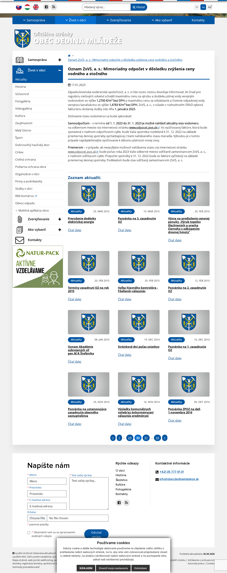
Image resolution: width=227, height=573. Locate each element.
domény (16, 563)
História (20, 87)
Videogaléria (23, 108)
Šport (19, 138)
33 (157, 438)
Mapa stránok (19, 560)
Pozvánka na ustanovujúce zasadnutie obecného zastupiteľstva (87, 412)
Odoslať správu (96, 535)
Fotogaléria (22, 101)
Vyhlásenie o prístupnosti (201, 560)
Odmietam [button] (140, 568)
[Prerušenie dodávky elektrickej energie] (88, 194)
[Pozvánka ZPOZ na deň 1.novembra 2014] (189, 384)
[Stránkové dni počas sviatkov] (138, 322)
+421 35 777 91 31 (172, 472)
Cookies (210, 563)
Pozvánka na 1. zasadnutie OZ (187, 348)
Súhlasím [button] (85, 568)
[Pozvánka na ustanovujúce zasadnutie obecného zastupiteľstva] (88, 384)
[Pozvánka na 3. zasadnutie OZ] (138, 194)
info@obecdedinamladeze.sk (179, 479)
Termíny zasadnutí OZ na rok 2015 (88, 289)
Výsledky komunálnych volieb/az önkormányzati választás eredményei (136, 412)
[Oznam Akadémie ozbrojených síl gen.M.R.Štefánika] (88, 322)
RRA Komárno (25, 196)
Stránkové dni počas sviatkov (138, 347)
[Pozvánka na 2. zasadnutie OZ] (189, 263)
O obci (120, 470)
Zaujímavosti (23, 123)
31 (146, 438)
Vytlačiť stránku (177, 560)
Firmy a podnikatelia (28, 181)
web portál (34, 560)
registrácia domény (32, 563)
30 (138, 438)
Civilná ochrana (25, 159)
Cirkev (19, 152)
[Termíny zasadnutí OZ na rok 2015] (88, 263)
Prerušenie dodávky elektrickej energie (82, 220)
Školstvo (122, 480)
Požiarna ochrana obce (30, 167)
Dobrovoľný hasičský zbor (32, 145)
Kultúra (20, 116)
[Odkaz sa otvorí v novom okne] (46, 7)
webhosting (47, 560)
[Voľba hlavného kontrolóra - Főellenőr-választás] (138, 263)
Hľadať (140, 7)
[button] (33, 20)
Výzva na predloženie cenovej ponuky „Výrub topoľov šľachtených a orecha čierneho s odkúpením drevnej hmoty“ (188, 225)
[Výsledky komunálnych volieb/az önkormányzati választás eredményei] (138, 384)
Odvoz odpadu (25, 203)
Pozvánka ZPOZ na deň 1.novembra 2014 (184, 410)
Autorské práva (196, 563)
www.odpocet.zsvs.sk (143, 127)
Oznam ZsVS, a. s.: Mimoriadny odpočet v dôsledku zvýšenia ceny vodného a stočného (125, 60)
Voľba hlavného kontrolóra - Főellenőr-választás (138, 289)
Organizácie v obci (27, 174)
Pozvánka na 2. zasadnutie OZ (187, 289)
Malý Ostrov (23, 130)
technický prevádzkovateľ (25, 567)
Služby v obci (23, 189)
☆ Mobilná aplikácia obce (32, 210)
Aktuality (21, 79)
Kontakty (198, 20)
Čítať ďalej (74, 230)
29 (130, 438)
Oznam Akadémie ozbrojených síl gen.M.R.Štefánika (81, 350)
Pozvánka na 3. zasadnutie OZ (137, 220)
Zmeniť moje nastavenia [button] (113, 568)
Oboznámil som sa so (53, 534)
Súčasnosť (22, 94)
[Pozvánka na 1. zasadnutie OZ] (189, 322)
